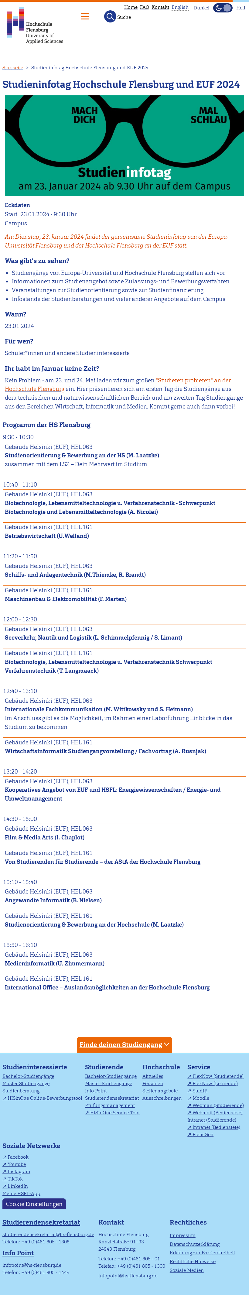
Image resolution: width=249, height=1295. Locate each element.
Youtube (17, 1164)
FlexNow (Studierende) (218, 1076)
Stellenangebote (160, 1091)
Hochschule (161, 1067)
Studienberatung (20, 1091)
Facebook (18, 1157)
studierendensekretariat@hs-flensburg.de (48, 1234)
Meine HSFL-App (21, 1193)
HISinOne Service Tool (115, 1112)
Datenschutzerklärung (195, 1244)
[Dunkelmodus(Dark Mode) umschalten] (223, 7)
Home (131, 7)
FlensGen (203, 1134)
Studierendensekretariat (112, 1098)
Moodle (201, 1098)
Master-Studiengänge (25, 1083)
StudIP (200, 1091)
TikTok (15, 1179)
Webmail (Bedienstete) (218, 1112)
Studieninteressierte (34, 1067)
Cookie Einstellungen (34, 1204)
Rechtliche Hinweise (193, 1261)
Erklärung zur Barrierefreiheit (202, 1252)
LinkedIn (18, 1186)
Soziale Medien (187, 1270)
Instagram (19, 1171)
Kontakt (160, 7)
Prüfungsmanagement (110, 1105)
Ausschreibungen (162, 1098)
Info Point (96, 1091)
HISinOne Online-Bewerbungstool (45, 1098)
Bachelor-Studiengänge (28, 1076)
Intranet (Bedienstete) (216, 1127)
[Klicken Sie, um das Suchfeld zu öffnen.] (110, 16)
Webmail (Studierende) (218, 1105)
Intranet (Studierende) (211, 1120)
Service (198, 1067)
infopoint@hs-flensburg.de (31, 1265)
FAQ (144, 7)
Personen (152, 1083)
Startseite (12, 67)
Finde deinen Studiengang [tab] (121, 1044)
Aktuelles (152, 1076)
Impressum (183, 1235)
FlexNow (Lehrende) (215, 1083)
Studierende (104, 1067)
